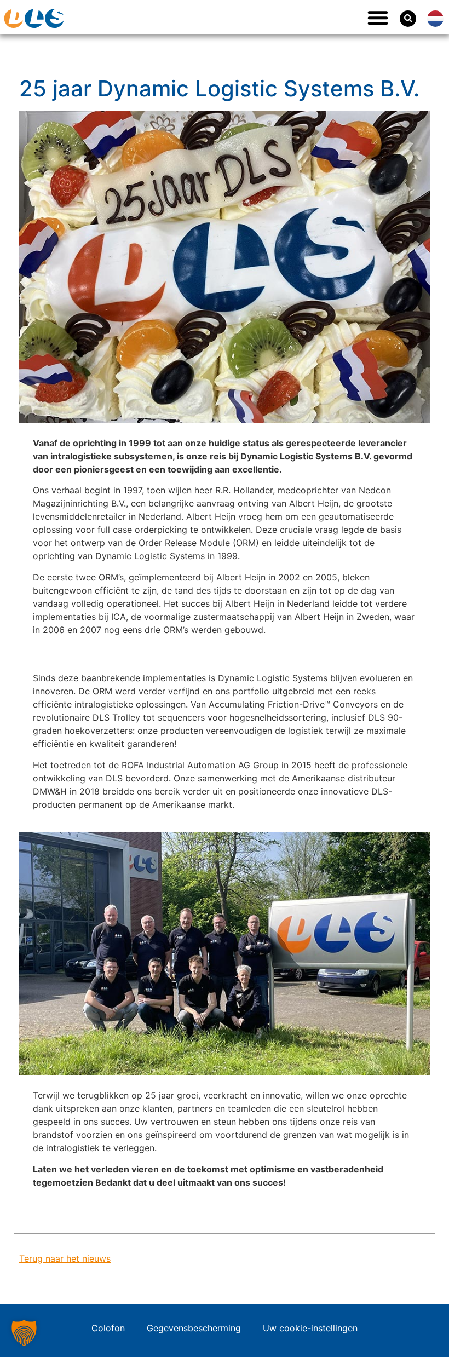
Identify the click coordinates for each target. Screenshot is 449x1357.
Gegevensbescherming (194, 1328)
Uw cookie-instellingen (310, 1328)
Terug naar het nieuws (65, 1258)
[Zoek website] (408, 18)
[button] (377, 17)
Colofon (108, 1328)
